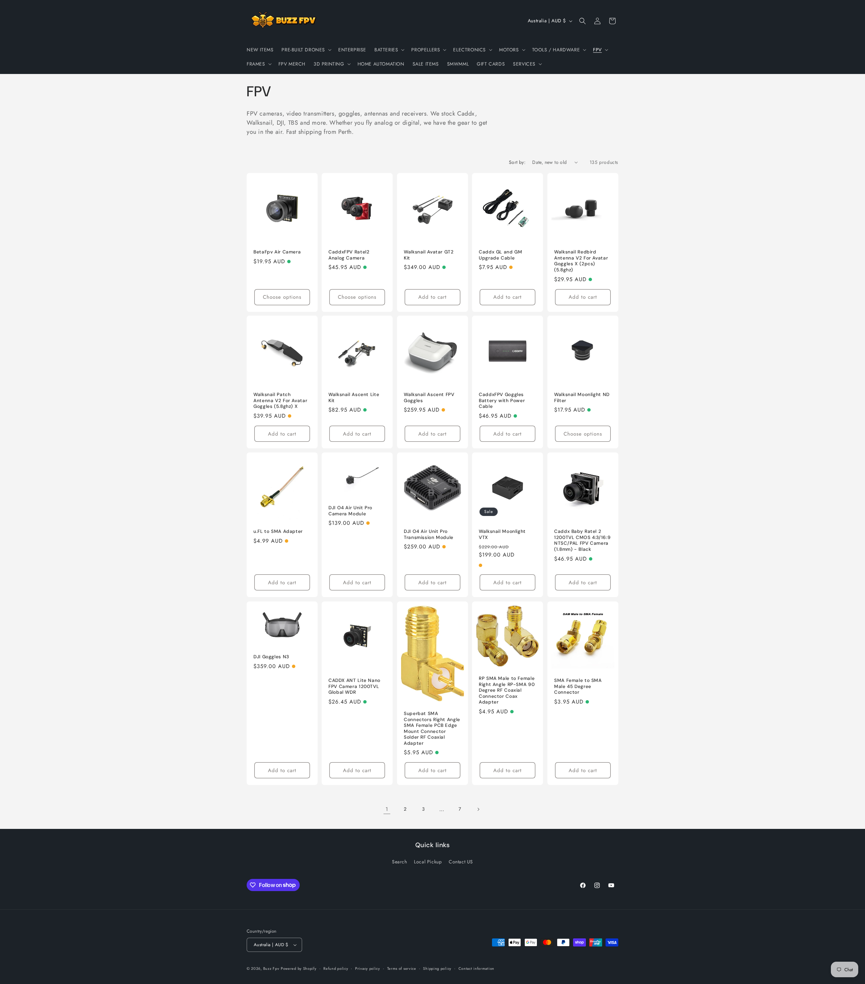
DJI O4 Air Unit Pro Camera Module (350, 511)
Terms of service (401, 968)
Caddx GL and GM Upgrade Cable (500, 255)
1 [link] (387, 809)
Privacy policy (367, 968)
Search (399, 861)
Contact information (476, 968)
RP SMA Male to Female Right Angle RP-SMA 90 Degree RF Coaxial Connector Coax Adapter (507, 690)
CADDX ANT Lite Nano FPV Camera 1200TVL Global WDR (354, 686)
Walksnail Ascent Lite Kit (353, 398)
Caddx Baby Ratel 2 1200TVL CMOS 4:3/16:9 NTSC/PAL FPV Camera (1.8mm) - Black (582, 540)
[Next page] (478, 809)
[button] (305, 50)
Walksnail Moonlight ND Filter (582, 398)
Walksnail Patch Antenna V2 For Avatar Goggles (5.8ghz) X (280, 401)
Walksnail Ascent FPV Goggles (429, 398)
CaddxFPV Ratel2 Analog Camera (348, 255)
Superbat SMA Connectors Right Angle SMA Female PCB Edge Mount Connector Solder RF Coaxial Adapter (432, 728)
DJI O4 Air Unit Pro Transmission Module (428, 535)
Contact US (461, 861)
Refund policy (335, 968)
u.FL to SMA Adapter (278, 532)
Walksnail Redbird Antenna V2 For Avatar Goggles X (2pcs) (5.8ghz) (581, 261)
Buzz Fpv (271, 968)
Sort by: (517, 162)
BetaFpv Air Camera (277, 252)
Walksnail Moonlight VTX (502, 535)
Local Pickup (428, 861)
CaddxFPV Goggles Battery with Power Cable (502, 401)
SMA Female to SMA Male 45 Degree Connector (578, 686)
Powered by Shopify (299, 968)
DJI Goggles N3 (271, 657)
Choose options (282, 297)
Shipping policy (437, 968)
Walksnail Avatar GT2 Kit (429, 255)
